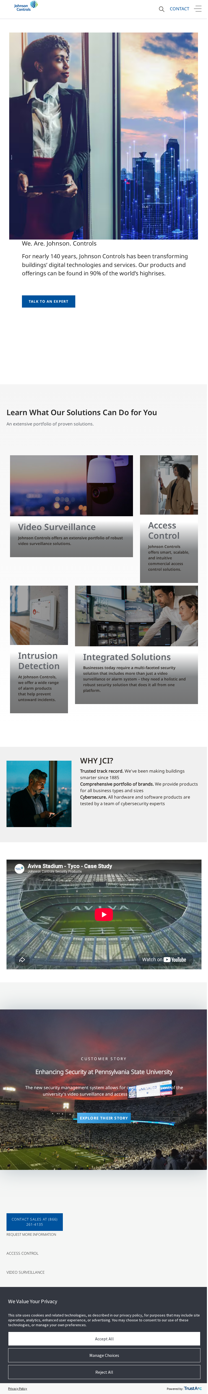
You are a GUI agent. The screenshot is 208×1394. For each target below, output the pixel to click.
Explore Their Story (104, 1118)
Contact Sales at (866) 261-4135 (35, 1222)
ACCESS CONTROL (22, 1253)
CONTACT (179, 9)
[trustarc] (192, 1388)
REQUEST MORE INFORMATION (31, 1234)
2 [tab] (102, 1156)
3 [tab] (121, 1156)
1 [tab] (83, 1156)
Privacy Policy (17, 1388)
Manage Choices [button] (104, 1355)
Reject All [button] (104, 1372)
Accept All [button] (104, 1338)
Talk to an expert (49, 301)
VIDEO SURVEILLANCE (25, 1272)
